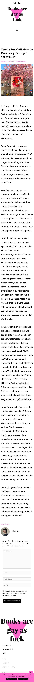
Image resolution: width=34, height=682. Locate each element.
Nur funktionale (23, 679)
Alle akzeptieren (11, 679)
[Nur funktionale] (32, 677)
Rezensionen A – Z (8, 649)
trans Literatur (5, 524)
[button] (17, 30)
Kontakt (5, 659)
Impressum (6, 663)
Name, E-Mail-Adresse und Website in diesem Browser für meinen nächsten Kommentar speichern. (15, 593)
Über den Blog (7, 645)
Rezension (3, 61)
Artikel (4, 653)
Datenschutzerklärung (9, 667)
